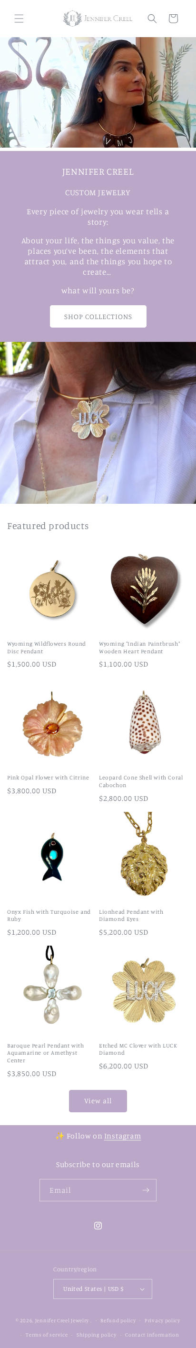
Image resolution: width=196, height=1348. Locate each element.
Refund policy (118, 1320)
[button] (19, 18)
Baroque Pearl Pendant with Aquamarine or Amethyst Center (45, 1053)
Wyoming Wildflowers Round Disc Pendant (46, 647)
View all (98, 1100)
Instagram (122, 1135)
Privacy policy (162, 1320)
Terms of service (47, 1334)
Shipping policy (97, 1334)
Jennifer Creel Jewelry (62, 1320)
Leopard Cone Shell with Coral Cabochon (141, 781)
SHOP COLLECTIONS (98, 316)
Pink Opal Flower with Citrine (48, 777)
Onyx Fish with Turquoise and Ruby (49, 915)
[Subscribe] (145, 1190)
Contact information (152, 1334)
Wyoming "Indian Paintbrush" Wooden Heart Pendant (139, 647)
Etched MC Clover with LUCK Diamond (138, 1049)
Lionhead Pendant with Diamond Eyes (131, 915)
